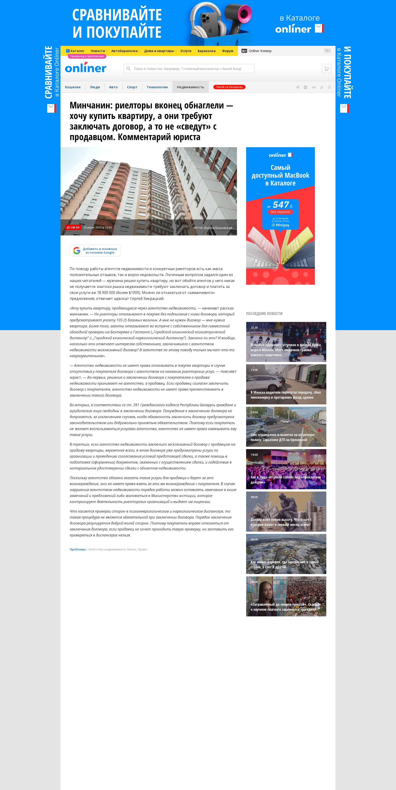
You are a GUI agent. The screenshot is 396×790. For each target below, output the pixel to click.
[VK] (313, 87)
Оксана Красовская (218, 227)
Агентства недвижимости (107, 549)
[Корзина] (326, 68)
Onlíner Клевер (260, 51)
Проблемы (78, 549)
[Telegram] (297, 87)
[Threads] (329, 87)
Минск (131, 549)
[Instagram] (305, 87)
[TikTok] (322, 87)
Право (142, 549)
